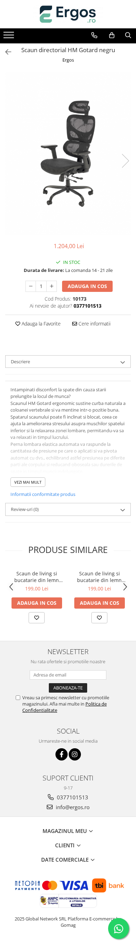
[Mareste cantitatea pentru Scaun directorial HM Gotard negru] (51, 286)
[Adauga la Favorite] (37, 617)
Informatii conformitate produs (42, 494)
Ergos (68, 60)
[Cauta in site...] (128, 35)
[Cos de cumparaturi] (111, 35)
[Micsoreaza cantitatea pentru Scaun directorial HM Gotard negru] (30, 286)
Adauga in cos (87, 286)
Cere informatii (94, 323)
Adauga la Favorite (40, 323)
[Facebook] (61, 754)
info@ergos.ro (72, 807)
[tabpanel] (68, 153)
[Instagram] (75, 754)
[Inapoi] (5, 52)
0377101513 (71, 797)
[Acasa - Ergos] (68, 14)
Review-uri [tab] (25, 509)
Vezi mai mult (27, 482)
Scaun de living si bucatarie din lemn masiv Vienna (36, 576)
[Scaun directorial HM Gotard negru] (68, 153)
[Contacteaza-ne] (94, 35)
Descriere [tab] (20, 361)
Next (125, 161)
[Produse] (9, 37)
